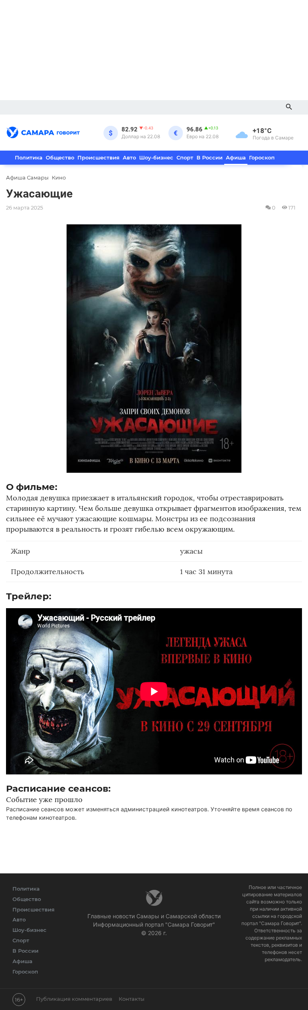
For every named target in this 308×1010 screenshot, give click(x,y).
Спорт (184, 157)
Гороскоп (262, 157)
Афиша (236, 157)
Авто (129, 157)
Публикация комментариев (74, 999)
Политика (29, 157)
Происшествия (98, 157)
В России (210, 157)
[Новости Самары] (43, 131)
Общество (60, 157)
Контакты (131, 999)
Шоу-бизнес (156, 157)
